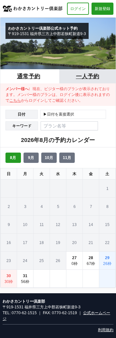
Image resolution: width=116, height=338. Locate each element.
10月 (49, 157)
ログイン (78, 8)
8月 (13, 157)
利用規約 (105, 330)
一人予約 (87, 76)
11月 (67, 157)
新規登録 (102, 8)
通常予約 (28, 76)
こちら (15, 100)
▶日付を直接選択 (58, 114)
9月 (31, 157)
